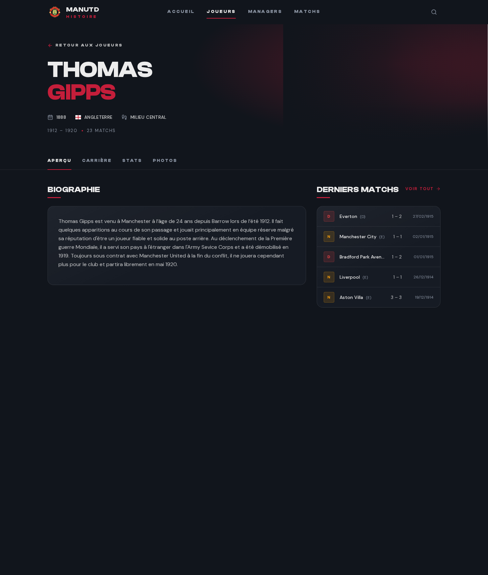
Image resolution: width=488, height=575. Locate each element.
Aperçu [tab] (59, 160)
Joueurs (221, 11)
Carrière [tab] (97, 160)
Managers (265, 11)
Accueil (181, 11)
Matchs (307, 11)
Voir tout (419, 188)
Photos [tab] (165, 160)
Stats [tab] (132, 160)
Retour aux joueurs (88, 45)
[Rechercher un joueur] (434, 12)
